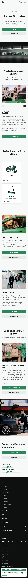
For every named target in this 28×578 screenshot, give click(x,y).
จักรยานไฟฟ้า (6, 492)
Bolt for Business (7, 504)
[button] (14, 483)
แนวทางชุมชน (5, 563)
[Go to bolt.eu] (3, 2)
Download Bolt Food (14, 387)
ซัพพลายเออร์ (5, 545)
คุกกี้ (3, 557)
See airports (14, 316)
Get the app (13, 311)
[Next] (24, 106)
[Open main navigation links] (25, 2)
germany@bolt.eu (7, 467)
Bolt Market (5, 501)
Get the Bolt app (14, 136)
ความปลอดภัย (5, 560)
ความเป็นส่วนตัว (5, 551)
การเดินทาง (5, 486)
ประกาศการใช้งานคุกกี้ (16, 573)
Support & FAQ (14, 452)
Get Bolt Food (14, 33)
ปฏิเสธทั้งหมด (20, 569)
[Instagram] (17, 541)
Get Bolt (14, 29)
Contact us (14, 457)
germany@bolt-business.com (11, 472)
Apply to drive (14, 252)
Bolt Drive (5, 495)
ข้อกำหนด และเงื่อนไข (7, 548)
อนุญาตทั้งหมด (8, 569)
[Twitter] (13, 541)
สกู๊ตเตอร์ (5, 489)
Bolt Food (5, 498)
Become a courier (14, 257)
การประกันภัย (5, 554)
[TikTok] (26, 541)
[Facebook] (8, 541)
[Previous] (3, 106)
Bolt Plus (5, 507)
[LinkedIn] (21, 541)
